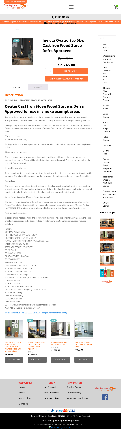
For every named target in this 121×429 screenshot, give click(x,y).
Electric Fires (106, 152)
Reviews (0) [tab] (38, 87)
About (22, 392)
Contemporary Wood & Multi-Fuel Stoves (108, 194)
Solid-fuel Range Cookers (106, 127)
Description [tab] (16, 87)
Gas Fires (107, 145)
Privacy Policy (74, 392)
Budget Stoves (106, 204)
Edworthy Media (71, 420)
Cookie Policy (74, 387)
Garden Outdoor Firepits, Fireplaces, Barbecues (107, 165)
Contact (23, 403)
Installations (25, 398)
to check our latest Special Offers (77, 21)
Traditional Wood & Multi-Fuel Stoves (108, 181)
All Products (50, 387)
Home (22, 387)
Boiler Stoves (106, 115)
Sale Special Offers (106, 47)
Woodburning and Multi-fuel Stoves (108, 59)
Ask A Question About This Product (66, 79)
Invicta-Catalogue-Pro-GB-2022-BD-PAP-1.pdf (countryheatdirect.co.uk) (36, 312)
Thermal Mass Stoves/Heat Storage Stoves (108, 94)
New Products (51, 392)
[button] (29, 42)
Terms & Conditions (77, 398)
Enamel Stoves (106, 107)
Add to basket (70, 71)
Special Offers (51, 398)
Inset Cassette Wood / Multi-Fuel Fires (106, 75)
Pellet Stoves (106, 138)
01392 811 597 (62, 17)
